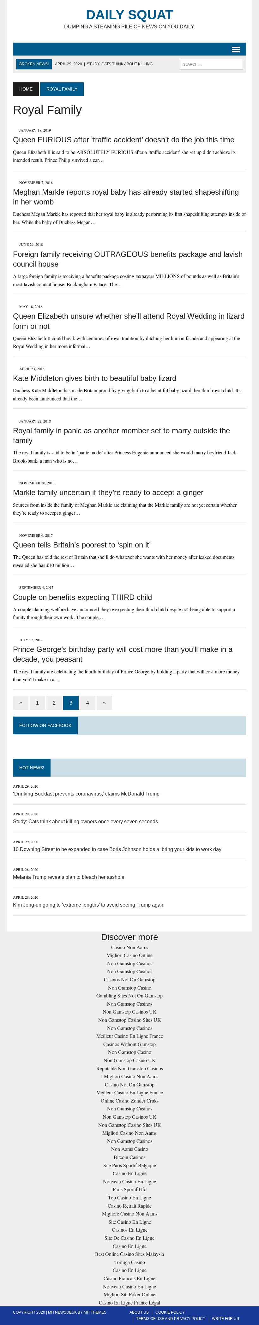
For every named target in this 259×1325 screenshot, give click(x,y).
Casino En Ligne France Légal (129, 1302)
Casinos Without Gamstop (129, 1044)
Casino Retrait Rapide (130, 1205)
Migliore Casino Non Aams (129, 1213)
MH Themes (95, 1312)
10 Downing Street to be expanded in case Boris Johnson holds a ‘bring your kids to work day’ (118, 849)
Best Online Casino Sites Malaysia (129, 1254)
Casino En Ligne (130, 1173)
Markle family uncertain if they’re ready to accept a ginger (108, 492)
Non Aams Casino (129, 1148)
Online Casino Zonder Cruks (130, 1100)
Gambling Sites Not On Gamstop (129, 995)
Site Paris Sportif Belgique (129, 1165)
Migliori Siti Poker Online (129, 1294)
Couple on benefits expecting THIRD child (82, 597)
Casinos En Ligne (130, 1229)
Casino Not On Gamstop (129, 1084)
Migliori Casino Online (129, 955)
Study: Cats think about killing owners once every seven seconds (85, 821)
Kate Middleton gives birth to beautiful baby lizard (94, 378)
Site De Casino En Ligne (129, 1237)
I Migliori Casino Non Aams (129, 1076)
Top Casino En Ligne (129, 1197)
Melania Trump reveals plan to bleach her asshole (68, 877)
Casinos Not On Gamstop (129, 979)
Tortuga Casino (129, 1262)
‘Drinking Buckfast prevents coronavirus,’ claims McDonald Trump (86, 793)
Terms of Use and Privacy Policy (170, 1318)
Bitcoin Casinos (129, 1157)
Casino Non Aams (129, 947)
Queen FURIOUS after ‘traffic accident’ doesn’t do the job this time (123, 139)
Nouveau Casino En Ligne (129, 1181)
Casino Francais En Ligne (129, 1278)
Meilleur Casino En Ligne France (129, 1035)
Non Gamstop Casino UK (130, 1060)
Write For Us (225, 1318)
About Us (139, 1312)
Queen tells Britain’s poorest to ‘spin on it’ (82, 545)
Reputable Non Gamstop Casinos (129, 1068)
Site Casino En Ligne (129, 1221)
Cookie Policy (170, 1312)
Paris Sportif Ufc (129, 1189)
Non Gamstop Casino (129, 987)
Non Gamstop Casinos (129, 963)
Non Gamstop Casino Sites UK (129, 1019)
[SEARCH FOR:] (211, 64)
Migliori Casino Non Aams (129, 1132)
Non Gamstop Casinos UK (130, 1011)
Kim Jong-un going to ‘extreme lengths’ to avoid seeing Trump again (89, 905)
